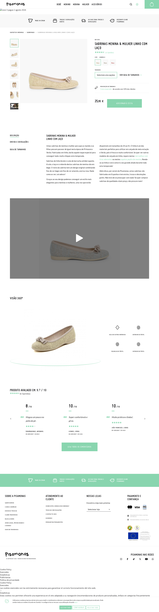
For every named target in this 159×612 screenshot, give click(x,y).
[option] (105, 62)
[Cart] (152, 4)
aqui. (76, 602)
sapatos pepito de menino (131, 159)
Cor (100, 57)
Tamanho (98, 70)
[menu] (79, 4)
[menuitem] (59, 4)
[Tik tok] (133, 559)
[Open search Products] (131, 4)
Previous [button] (11, 419)
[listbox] (122, 63)
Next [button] (144, 419)
